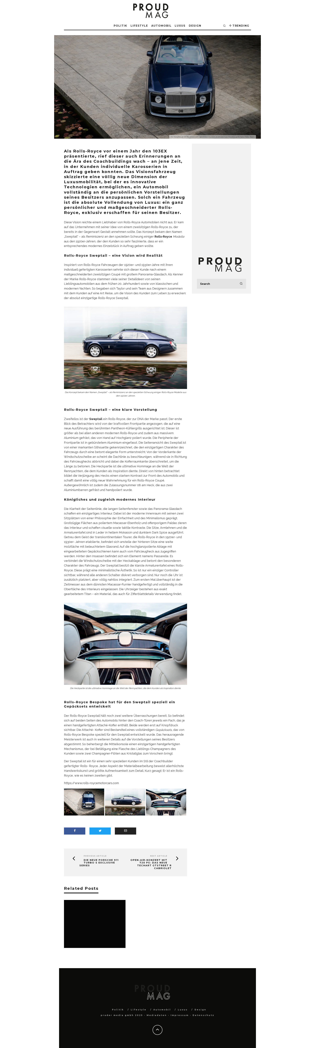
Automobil (161, 25)
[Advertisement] (221, 198)
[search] (241, 284)
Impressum (180, 1015)
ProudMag (142, 99)
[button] (84, 802)
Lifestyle (139, 25)
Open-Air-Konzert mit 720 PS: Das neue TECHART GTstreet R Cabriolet (151, 864)
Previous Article (95, 856)
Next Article (158, 856)
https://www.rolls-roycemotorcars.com (91, 783)
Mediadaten (157, 1015)
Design (195, 25)
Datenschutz (203, 1015)
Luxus (180, 25)
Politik (120, 25)
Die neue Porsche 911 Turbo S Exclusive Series (99, 863)
